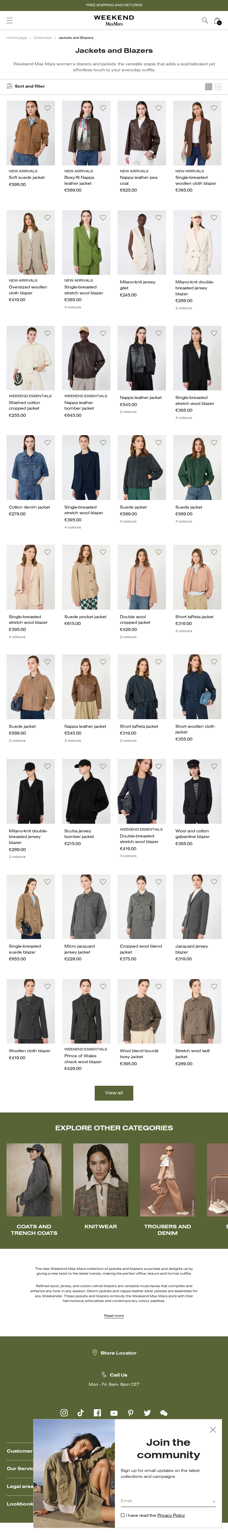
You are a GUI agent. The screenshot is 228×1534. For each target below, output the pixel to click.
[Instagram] (64, 1412)
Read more (114, 1315)
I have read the (155, 1515)
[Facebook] (97, 1412)
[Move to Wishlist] (47, 108)
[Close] (213, 1430)
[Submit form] (214, 1502)
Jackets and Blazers (76, 38)
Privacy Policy (171, 1515)
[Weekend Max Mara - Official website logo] (114, 20)
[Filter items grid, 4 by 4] (208, 87)
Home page (17, 38)
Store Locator (119, 1353)
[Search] (205, 20)
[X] (147, 1412)
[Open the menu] (9, 20)
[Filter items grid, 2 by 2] (218, 87)
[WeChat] (163, 1412)
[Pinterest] (130, 1412)
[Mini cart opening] (225, 20)
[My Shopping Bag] (217, 20)
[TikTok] (80, 1412)
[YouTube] (114, 1412)
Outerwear (43, 38)
